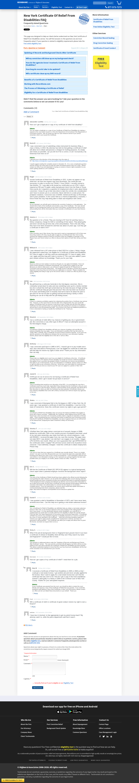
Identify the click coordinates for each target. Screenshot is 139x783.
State (37, 6)
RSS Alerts (28, 625)
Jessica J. (33, 217)
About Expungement (80, 724)
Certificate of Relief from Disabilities (103, 20)
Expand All (74, 48)
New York (39, 26)
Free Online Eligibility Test (104, 27)
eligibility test (36, 641)
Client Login (82, 7)
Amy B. (34, 568)
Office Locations (105, 728)
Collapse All (84, 48)
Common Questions (80, 732)
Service (45, 6)
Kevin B (32, 143)
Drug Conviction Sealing (103, 43)
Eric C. (32, 467)
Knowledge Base (79, 728)
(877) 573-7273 (35, 643)
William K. (33, 248)
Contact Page (104, 724)
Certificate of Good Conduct (104, 48)
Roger (32, 177)
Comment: (28, 663)
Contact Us (69, 7)
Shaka (32, 400)
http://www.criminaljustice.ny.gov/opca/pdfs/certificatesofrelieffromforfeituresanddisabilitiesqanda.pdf (62, 161)
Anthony (33, 344)
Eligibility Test (57, 7)
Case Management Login (108, 732)
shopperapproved (86, 756)
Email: (26, 660)
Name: (26, 656)
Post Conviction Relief (55, 724)
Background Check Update (56, 728)
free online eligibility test (32, 43)
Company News (26, 732)
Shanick (33, 317)
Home (33, 26)
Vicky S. (33, 530)
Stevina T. (33, 429)
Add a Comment (31, 111)
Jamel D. (33, 374)
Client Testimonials (28, 736)
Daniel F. (33, 498)
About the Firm (25, 7)
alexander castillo (36, 122)
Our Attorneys (26, 728)
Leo (31, 281)
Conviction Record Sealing (103, 38)
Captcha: (27, 679)
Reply (34, 137)
